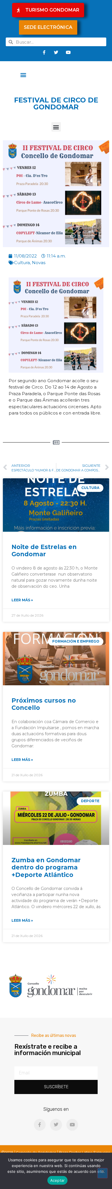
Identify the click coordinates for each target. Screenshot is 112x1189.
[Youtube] (68, 52)
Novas (38, 262)
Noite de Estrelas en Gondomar (44, 550)
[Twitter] (56, 52)
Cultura (22, 262)
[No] (102, 1173)
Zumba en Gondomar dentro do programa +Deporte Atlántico (46, 867)
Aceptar (57, 1180)
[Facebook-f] (44, 52)
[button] (23, 74)
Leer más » (22, 600)
